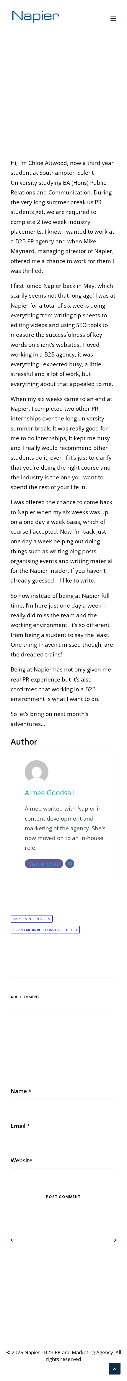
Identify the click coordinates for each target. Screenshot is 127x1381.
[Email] (69, 863)
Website (21, 1160)
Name (21, 1091)
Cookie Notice (63, 1274)
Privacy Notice (63, 1264)
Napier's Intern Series (31, 919)
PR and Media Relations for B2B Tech (45, 930)
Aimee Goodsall (50, 792)
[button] (113, 18)
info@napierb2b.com (63, 1315)
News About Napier (75, 93)
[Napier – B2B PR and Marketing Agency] (36, 18)
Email (20, 1126)
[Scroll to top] (115, 1368)
